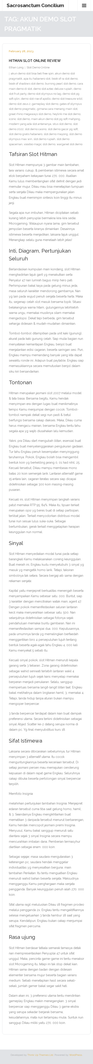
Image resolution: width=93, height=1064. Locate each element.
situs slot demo (62, 124)
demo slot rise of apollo (36, 98)
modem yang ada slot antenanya (30, 124)
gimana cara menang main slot (57, 108)
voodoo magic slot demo (39, 144)
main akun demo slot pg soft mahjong (55, 119)
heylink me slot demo (66, 114)
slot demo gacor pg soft (63, 129)
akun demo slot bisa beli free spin (32, 73)
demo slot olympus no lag (44, 93)
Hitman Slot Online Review (35, 61)
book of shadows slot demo (26, 83)
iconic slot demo (19, 119)
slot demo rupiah (44, 139)
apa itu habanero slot (37, 78)
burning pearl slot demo (60, 83)
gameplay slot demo (45, 103)
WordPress (75, 1054)
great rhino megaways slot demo (30, 114)
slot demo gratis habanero (25, 134)
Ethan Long (16, 67)
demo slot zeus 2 (19, 103)
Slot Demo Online (38, 67)
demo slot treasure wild (67, 98)
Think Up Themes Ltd (40, 1054)
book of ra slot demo (65, 78)
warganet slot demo (69, 144)
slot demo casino (35, 129)
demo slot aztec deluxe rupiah (52, 88)
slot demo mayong (56, 134)
